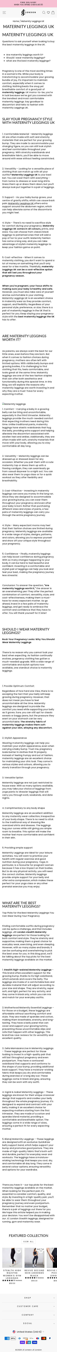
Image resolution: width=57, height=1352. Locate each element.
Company (28, 1315)
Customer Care (28, 1306)
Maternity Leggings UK (15, 298)
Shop (27, 1298)
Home (16, 21)
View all (28, 1241)
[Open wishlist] (48, 12)
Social (28, 1323)
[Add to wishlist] (19, 1251)
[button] (7, 1280)
